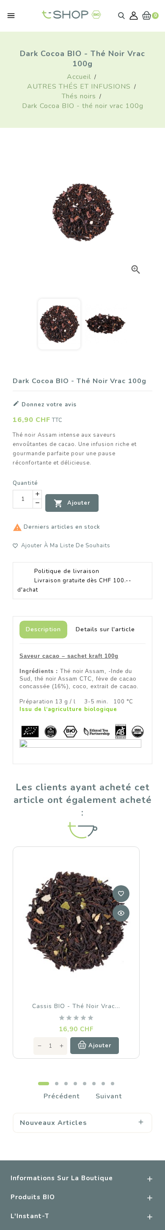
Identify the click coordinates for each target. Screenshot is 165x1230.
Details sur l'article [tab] (105, 629)
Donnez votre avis (45, 404)
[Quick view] (121, 913)
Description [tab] (43, 629)
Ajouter (72, 503)
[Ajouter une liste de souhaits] (121, 893)
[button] (43, 1083)
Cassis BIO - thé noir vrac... (76, 1006)
